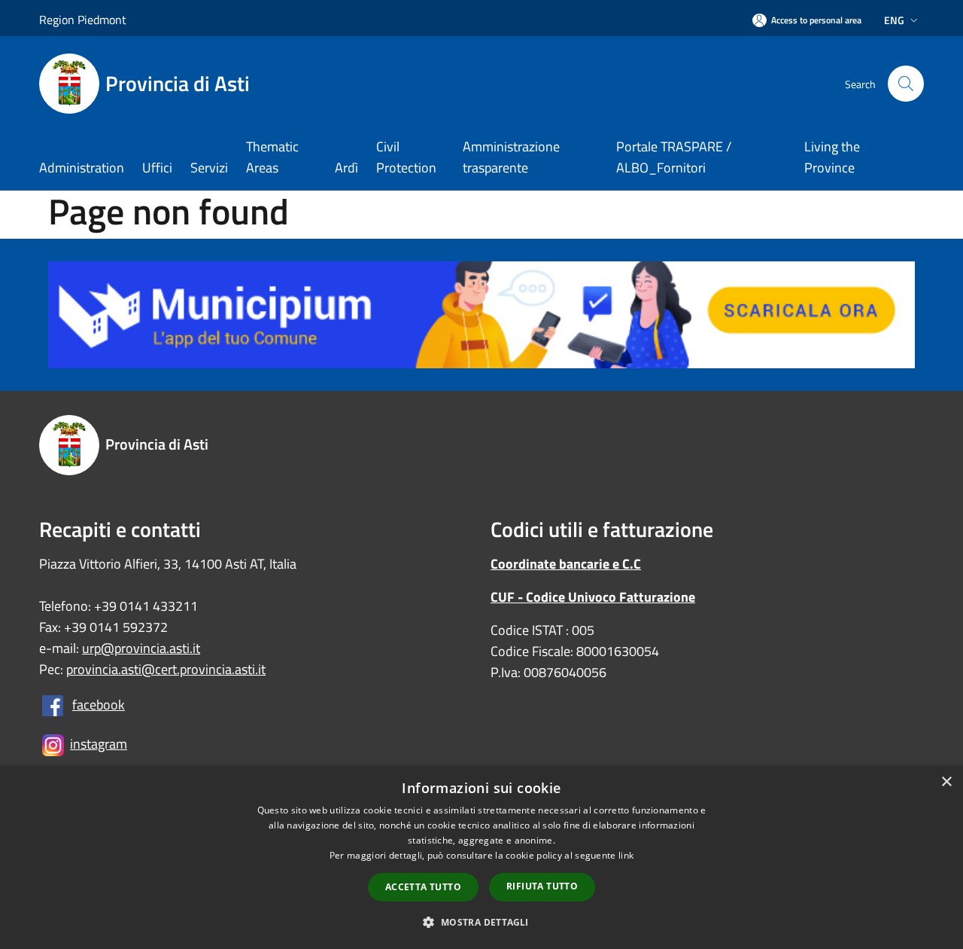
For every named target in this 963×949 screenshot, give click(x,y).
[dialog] (481, 857)
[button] (481, 922)
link (625, 855)
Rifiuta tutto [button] (542, 886)
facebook (98, 704)
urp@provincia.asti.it (141, 648)
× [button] (946, 782)
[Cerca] (906, 84)
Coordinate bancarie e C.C (566, 564)
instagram (98, 744)
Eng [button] (894, 20)
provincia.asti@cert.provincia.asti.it (166, 669)
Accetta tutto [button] (423, 886)
